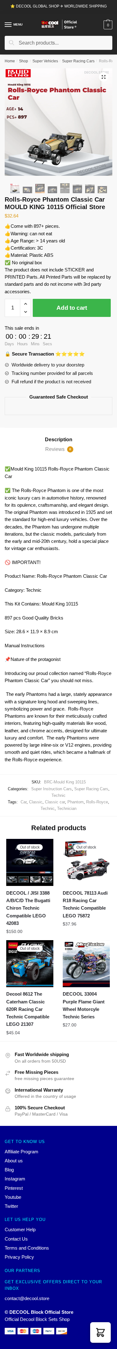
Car (24, 802)
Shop (23, 61)
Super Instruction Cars (51, 789)
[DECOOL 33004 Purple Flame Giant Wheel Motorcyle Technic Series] (86, 963)
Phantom (75, 802)
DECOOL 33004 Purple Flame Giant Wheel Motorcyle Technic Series (84, 1005)
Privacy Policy (19, 1257)
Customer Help (20, 1229)
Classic (35, 802)
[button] (100, 1332)
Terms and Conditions (27, 1248)
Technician (66, 808)
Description (58, 439)
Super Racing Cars (78, 61)
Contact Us (16, 1238)
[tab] (58, 440)
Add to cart (71, 307)
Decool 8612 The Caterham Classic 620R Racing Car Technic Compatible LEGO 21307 (27, 1009)
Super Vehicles (45, 61)
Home (10, 61)
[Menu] (8, 24)
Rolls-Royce (97, 802)
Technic (58, 795)
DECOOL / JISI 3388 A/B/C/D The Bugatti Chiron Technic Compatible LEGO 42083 (28, 908)
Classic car (55, 802)
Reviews (58, 449)
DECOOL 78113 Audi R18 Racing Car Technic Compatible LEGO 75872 (85, 904)
